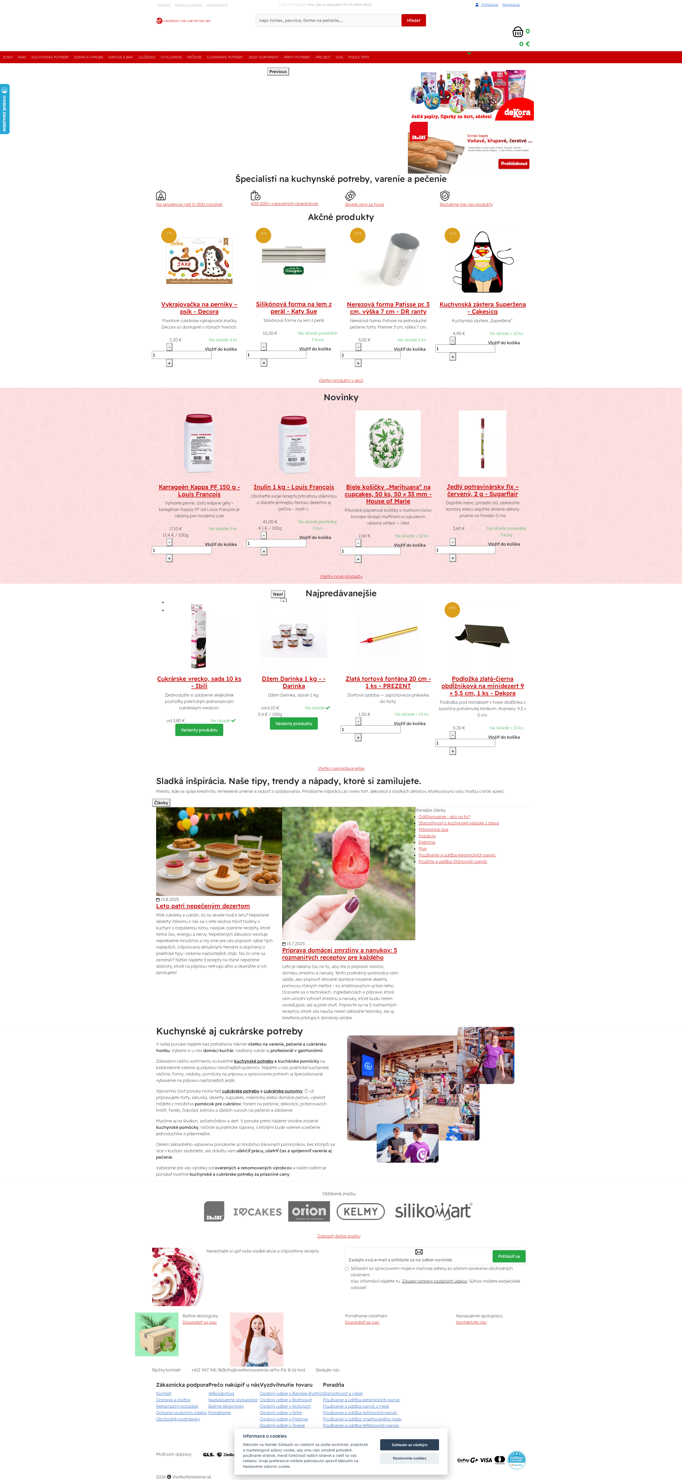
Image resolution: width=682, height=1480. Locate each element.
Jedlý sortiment (263, 57)
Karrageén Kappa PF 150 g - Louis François (199, 490)
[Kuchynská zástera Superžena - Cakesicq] (482, 260)
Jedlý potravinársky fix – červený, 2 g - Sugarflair (482, 490)
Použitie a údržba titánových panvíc (453, 861)
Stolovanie (171, 57)
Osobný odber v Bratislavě (286, 1399)
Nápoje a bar (120, 57)
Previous (278, 71)
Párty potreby (297, 57)
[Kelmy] (360, 1211)
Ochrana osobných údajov (181, 1412)
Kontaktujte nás (471, 1322)
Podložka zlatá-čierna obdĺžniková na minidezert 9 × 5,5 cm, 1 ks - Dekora (482, 686)
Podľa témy (359, 57)
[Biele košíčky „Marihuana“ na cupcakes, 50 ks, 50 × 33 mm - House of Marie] (388, 443)
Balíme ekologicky (226, 1406)
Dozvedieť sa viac (199, 1322)
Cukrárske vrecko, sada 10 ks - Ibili (199, 682)
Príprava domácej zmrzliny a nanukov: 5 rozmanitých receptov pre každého (339, 953)
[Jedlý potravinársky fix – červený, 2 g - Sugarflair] (482, 443)
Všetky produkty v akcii (341, 380)
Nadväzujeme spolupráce (233, 1399)
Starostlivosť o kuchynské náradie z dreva (459, 823)
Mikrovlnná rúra (433, 829)
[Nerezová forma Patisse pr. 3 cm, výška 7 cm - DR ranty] (388, 260)
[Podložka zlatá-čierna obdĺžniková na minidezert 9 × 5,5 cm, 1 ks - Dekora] (482, 635)
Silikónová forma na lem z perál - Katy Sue (294, 307)
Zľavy (8, 57)
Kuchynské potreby (50, 57)
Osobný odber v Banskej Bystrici (291, 1393)
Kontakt (164, 4)
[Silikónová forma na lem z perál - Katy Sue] (294, 260)
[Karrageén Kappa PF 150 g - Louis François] (199, 443)
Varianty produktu (199, 730)
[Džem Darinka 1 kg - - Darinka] (294, 635)
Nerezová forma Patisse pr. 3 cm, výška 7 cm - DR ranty (388, 308)
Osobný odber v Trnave (282, 1425)
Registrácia (511, 4)
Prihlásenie (489, 4)
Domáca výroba (88, 57)
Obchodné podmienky (178, 1419)
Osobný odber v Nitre (281, 1412)
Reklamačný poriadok (177, 1406)
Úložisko (147, 57)
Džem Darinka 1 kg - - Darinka (294, 682)
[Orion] (309, 1211)
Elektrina (427, 842)
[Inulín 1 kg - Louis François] (294, 443)
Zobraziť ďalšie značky (338, 1236)
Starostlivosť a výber (343, 1393)
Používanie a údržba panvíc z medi (356, 1406)
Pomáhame (219, 1412)
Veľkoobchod (217, 4)
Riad (22, 57)
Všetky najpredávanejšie (341, 768)
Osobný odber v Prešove (284, 1419)
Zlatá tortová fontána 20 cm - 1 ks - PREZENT (388, 682)
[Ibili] (214, 1211)
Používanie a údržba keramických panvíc (457, 855)
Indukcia (427, 835)
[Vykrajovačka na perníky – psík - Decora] (199, 260)
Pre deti (323, 57)
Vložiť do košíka (221, 349)
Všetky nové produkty (341, 576)
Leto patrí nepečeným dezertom (203, 906)
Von (339, 57)
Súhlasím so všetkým (410, 1445)
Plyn (423, 848)
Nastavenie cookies (409, 1458)
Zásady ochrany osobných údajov (434, 1281)
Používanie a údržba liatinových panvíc (360, 1412)
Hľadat (413, 20)
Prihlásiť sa (509, 1256)
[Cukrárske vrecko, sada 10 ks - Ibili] (199, 635)
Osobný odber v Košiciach (285, 1406)
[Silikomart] (434, 1211)
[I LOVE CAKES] (257, 1211)
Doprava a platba (188, 4)
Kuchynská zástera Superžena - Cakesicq (483, 308)
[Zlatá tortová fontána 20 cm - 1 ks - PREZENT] (388, 635)
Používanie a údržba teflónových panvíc (361, 1425)
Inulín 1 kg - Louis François (294, 487)
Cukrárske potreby (225, 57)
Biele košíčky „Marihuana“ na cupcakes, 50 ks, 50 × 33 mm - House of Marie (388, 494)
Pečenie (194, 57)
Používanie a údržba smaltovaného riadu (362, 1419)
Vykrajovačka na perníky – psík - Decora (199, 308)
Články (161, 802)
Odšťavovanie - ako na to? (444, 816)
